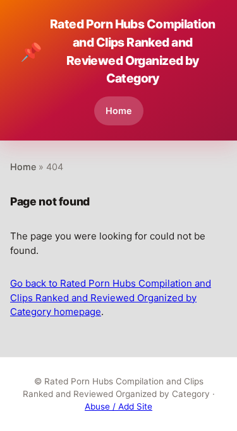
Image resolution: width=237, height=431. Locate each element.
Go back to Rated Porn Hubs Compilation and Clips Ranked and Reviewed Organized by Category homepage (110, 297)
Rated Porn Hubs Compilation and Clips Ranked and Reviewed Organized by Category (117, 51)
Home (119, 110)
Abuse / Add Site (118, 406)
